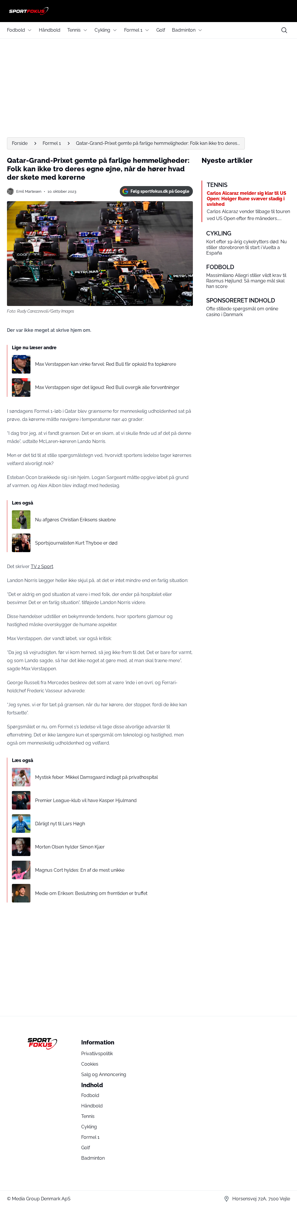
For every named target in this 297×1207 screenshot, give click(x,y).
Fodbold (16, 30)
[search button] (284, 30)
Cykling (102, 30)
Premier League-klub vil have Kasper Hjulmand (86, 800)
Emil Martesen (28, 191)
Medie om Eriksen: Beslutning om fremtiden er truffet (91, 893)
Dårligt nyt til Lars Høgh (60, 823)
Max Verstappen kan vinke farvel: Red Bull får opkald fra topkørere (105, 364)
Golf (160, 30)
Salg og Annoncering (103, 1074)
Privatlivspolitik (97, 1053)
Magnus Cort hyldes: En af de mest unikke (79, 870)
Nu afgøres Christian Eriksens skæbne (75, 520)
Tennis (74, 30)
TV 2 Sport (42, 566)
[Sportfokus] (148, 11)
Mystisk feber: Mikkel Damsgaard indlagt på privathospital (96, 777)
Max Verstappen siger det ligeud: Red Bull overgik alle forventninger (107, 387)
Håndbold (49, 30)
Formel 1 (133, 30)
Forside (20, 143)
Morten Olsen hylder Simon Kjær (70, 847)
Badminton (183, 30)
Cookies (89, 1064)
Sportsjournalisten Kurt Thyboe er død (76, 543)
